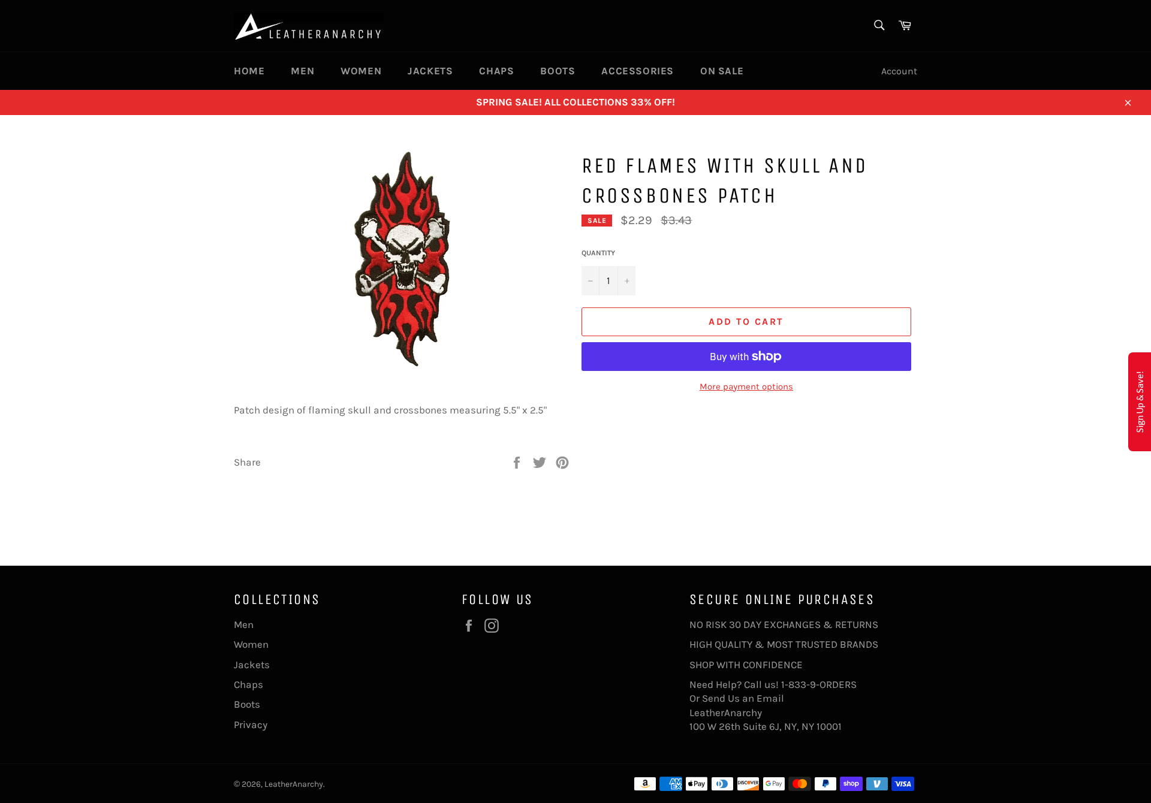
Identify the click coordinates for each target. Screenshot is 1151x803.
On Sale (721, 71)
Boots (557, 71)
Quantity (598, 253)
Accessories (637, 71)
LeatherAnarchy (293, 784)
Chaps (496, 71)
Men (302, 71)
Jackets (430, 71)
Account (899, 71)
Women (361, 71)
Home (249, 71)
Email (770, 698)
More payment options (746, 386)
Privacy (250, 724)
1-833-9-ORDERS (820, 684)
